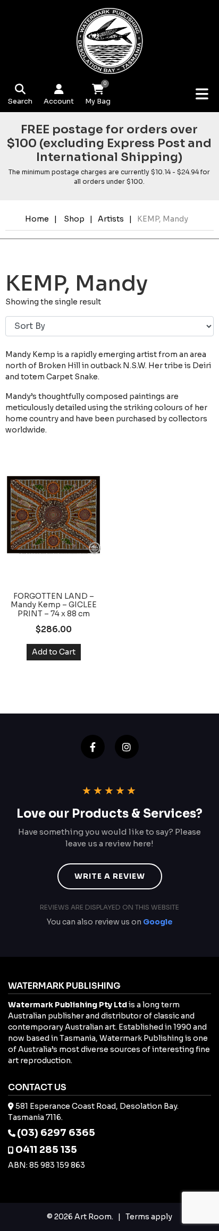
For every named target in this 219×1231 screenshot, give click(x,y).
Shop (74, 219)
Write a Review (109, 876)
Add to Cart (53, 652)
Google (158, 922)
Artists (111, 219)
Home (37, 219)
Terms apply (148, 1216)
